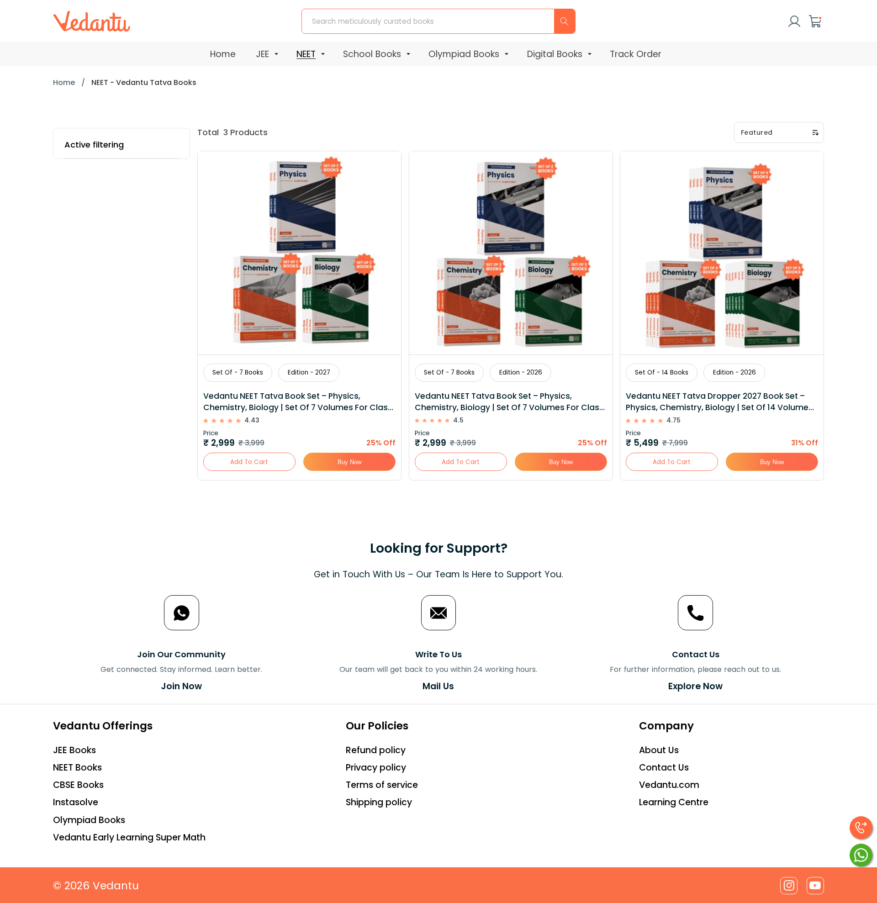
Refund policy (376, 750)
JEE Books (74, 750)
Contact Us (664, 767)
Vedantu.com (669, 785)
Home (64, 82)
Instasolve (75, 802)
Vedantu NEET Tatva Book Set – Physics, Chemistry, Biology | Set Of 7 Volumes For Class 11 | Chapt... (297, 402)
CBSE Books (78, 785)
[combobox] (438, 21)
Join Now (181, 686)
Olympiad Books (89, 820)
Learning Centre (673, 802)
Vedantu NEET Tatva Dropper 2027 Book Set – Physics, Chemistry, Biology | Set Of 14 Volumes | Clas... (722, 402)
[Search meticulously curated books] (564, 21)
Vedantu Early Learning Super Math (129, 837)
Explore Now (695, 686)
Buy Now (349, 462)
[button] (815, 21)
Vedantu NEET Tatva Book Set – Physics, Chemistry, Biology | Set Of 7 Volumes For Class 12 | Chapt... (508, 402)
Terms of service (382, 785)
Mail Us (438, 686)
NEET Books (77, 767)
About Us (659, 750)
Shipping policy (379, 802)
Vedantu (116, 885)
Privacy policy (376, 767)
